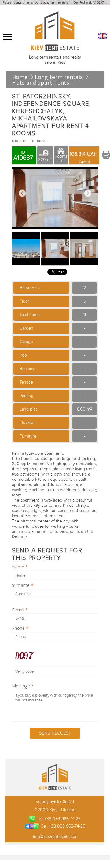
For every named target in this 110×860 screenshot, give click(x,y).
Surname (22, 585)
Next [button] (88, 193)
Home (20, 77)
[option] (55, 198)
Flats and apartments (40, 82)
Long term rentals (59, 77)
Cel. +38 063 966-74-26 (63, 826)
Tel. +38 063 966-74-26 (59, 818)
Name (20, 567)
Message (23, 686)
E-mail (20, 610)
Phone (20, 628)
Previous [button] (22, 193)
